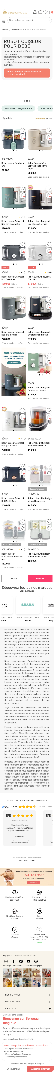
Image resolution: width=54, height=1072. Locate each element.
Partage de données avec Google (19, 1049)
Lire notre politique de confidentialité (18, 1039)
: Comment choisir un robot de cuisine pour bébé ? (24, 73)
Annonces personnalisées (16, 1057)
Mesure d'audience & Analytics (18, 1054)
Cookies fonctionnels (14, 1051)
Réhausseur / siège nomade (18, 108)
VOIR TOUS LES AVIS (27, 861)
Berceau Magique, (33, 697)
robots (38, 638)
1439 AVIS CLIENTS (45, 806)
